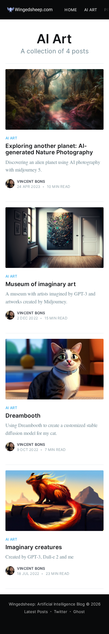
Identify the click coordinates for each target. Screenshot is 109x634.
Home (70, 9)
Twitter (60, 611)
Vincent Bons (31, 181)
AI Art (90, 9)
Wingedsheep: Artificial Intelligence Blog (47, 604)
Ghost (79, 611)
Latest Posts (36, 611)
